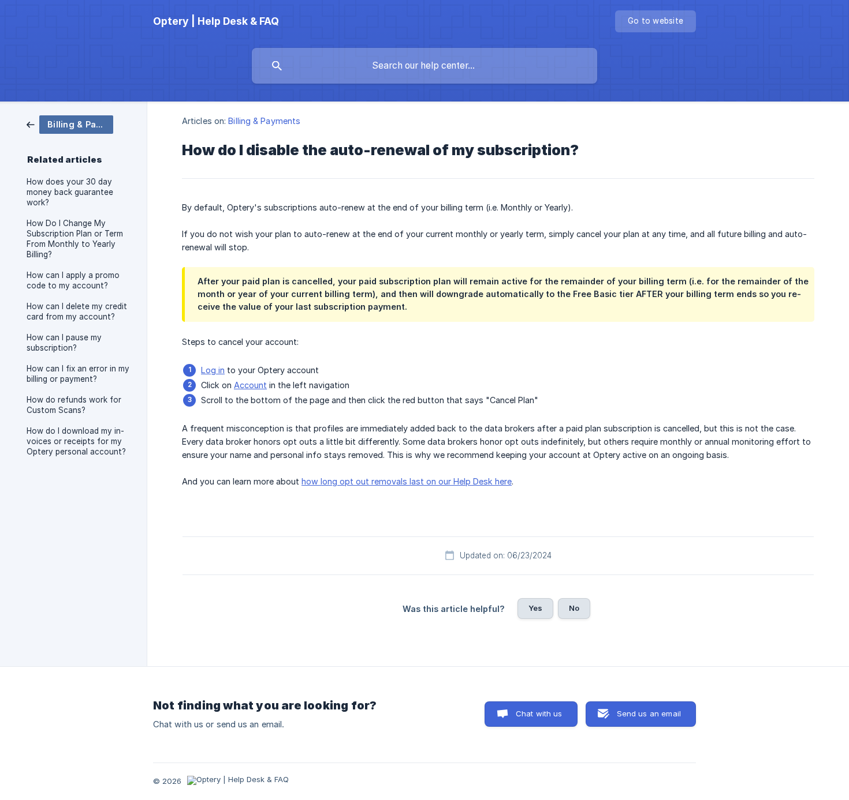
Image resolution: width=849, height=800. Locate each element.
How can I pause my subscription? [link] (64, 342)
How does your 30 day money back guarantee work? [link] (70, 192)
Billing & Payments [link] (264, 121)
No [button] (574, 608)
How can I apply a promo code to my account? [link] (73, 280)
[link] (70, 123)
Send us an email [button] (649, 713)
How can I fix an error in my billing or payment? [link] (78, 374)
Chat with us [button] (539, 713)
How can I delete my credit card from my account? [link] (77, 311)
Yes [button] (535, 608)
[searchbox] (424, 66)
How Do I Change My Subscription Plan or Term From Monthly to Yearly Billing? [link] (75, 239)
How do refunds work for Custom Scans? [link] (74, 405)
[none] (216, 21)
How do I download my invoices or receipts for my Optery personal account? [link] (76, 441)
